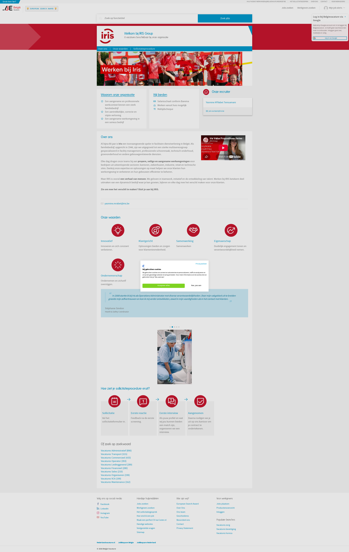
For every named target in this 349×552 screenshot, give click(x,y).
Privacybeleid (201, 263)
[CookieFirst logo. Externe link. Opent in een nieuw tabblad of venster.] (143, 266)
